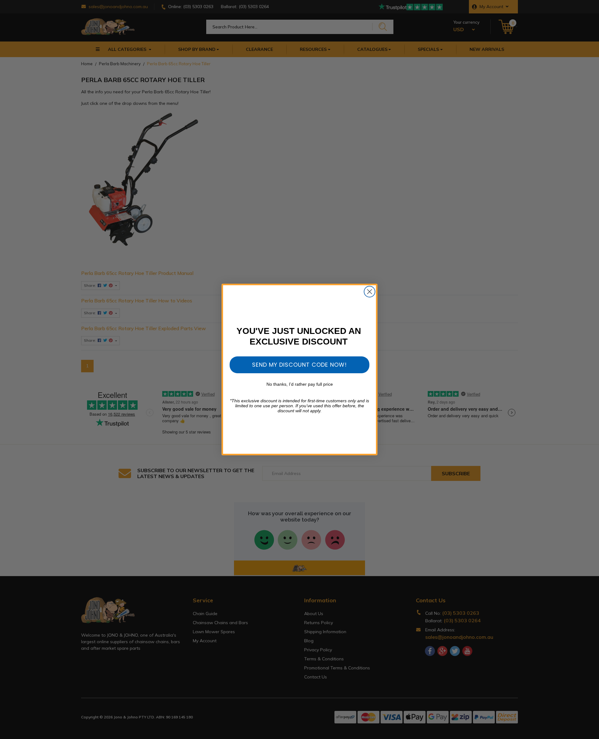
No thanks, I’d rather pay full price (299, 384)
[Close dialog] (369, 291)
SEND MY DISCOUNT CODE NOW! (299, 365)
